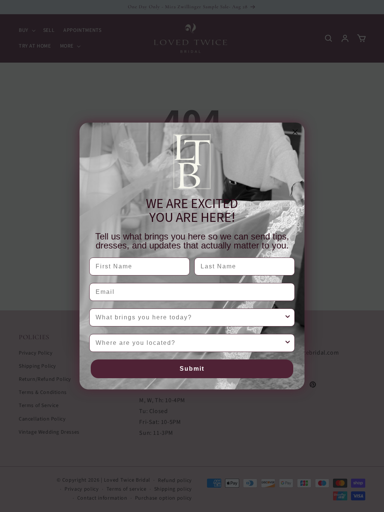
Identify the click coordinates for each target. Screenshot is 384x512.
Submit (192, 368)
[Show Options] (287, 317)
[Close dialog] (295, 132)
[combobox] (190, 317)
